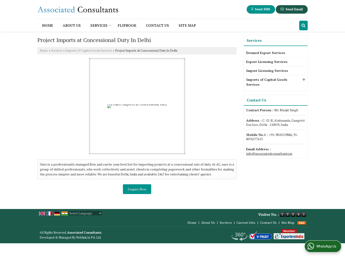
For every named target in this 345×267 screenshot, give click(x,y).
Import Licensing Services (267, 70)
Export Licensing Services (267, 61)
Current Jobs (246, 222)
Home (47, 25)
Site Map (187, 25)
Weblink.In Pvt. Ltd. (88, 238)
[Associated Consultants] (78, 9)
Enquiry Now (137, 189)
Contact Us (157, 25)
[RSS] (302, 222)
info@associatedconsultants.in (269, 153)
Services (98, 25)
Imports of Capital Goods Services (266, 82)
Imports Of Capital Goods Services (88, 51)
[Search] (303, 25)
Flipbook (127, 25)
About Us (72, 25)
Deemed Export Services (265, 52)
